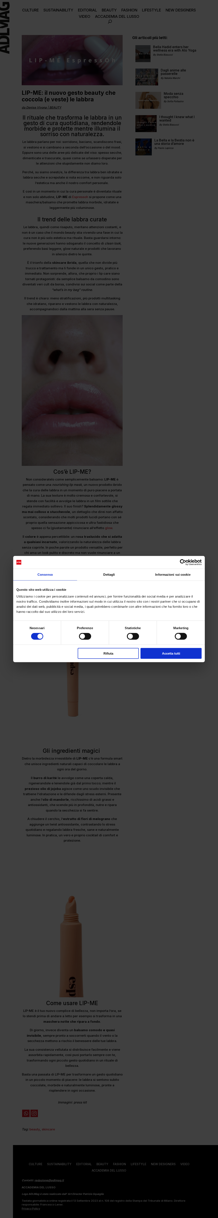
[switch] (85, 636)
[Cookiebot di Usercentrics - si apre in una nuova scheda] (183, 562)
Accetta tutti (171, 653)
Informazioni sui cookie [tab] (172, 574)
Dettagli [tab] (109, 574)
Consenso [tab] (45, 574)
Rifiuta (108, 653)
